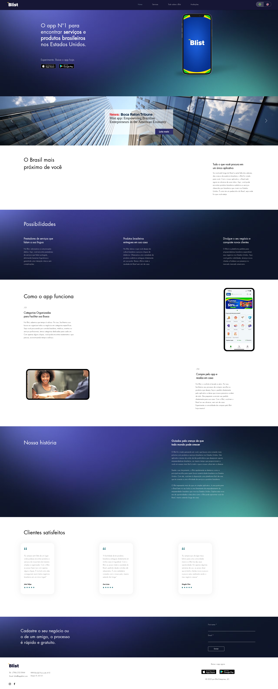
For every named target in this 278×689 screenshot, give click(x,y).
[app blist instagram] (9, 683)
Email (210, 635)
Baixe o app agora (218, 664)
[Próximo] (266, 121)
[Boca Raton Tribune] (140, 140)
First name (211, 624)
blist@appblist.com (21, 676)
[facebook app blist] (14, 683)
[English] (267, 4)
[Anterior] (12, 121)
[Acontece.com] (137, 140)
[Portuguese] (260, 4)
